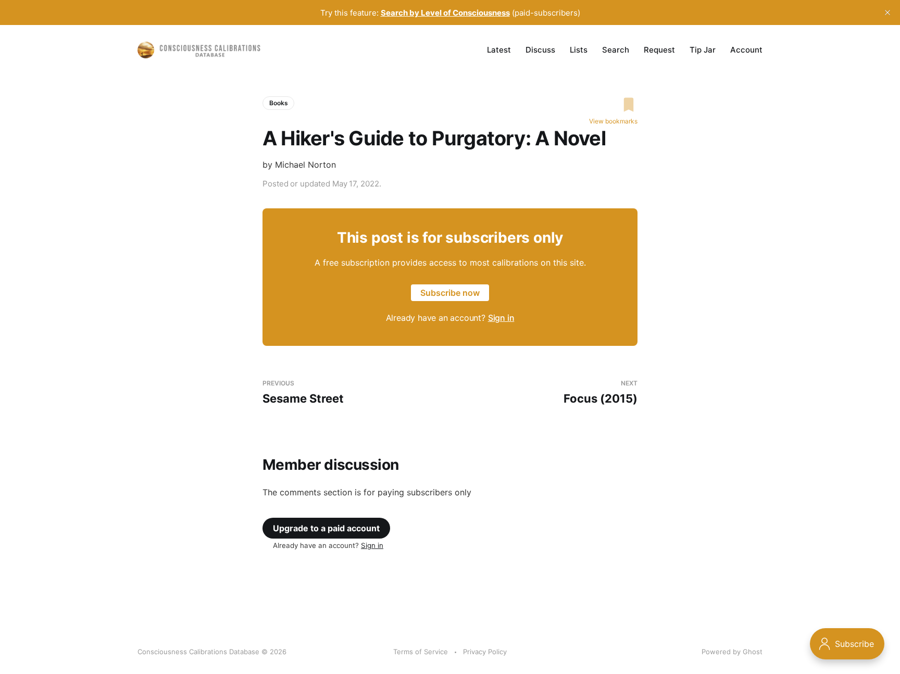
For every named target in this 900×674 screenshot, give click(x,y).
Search (615, 50)
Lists (579, 50)
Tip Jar (703, 50)
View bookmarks (613, 121)
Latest (499, 50)
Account (746, 50)
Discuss (540, 50)
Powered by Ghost (732, 651)
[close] (887, 12)
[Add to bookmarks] (613, 105)
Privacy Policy (485, 651)
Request (659, 50)
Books (278, 103)
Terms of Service (420, 651)
